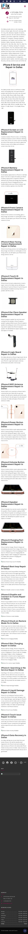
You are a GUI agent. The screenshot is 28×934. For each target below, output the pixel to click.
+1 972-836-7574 (16, 12)
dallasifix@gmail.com (7, 903)
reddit (24, 1)
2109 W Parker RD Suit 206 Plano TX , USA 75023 (15, 17)
